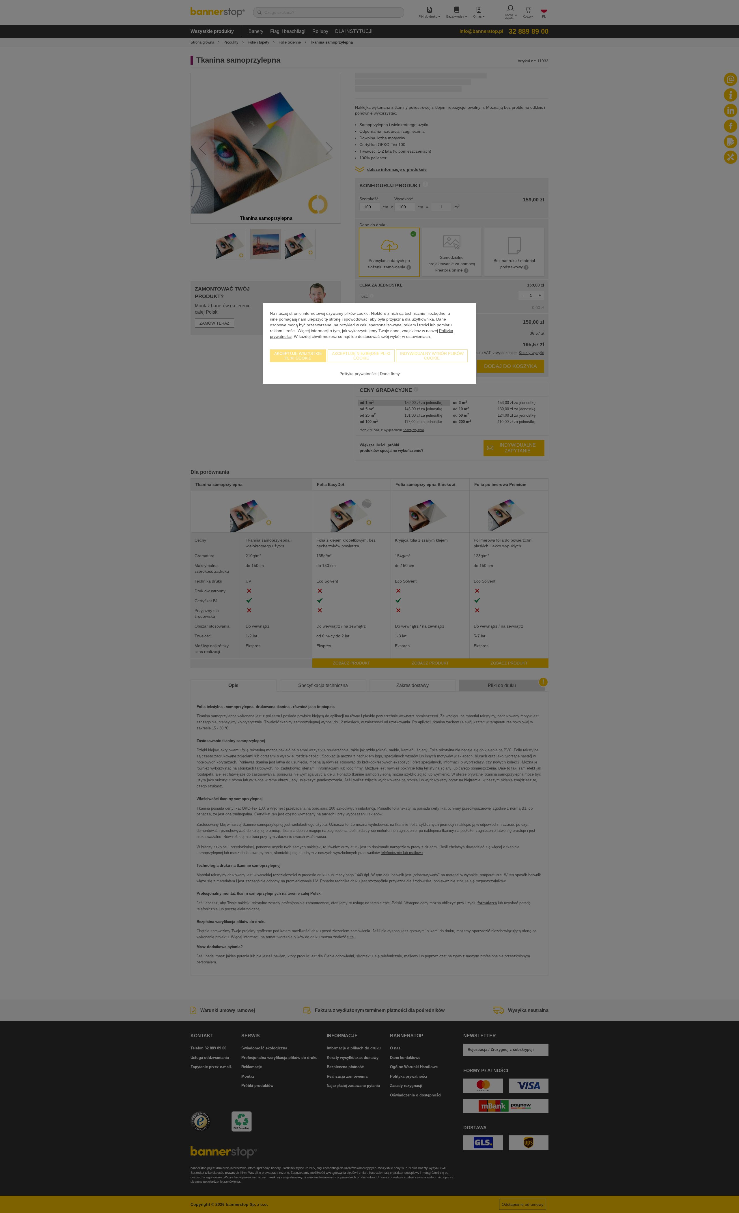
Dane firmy (390, 373)
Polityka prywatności (357, 373)
